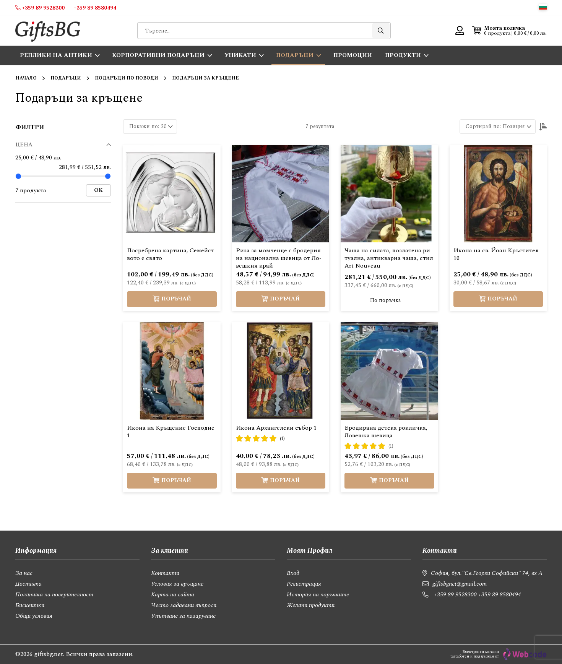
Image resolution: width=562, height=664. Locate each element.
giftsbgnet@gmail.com (459, 583)
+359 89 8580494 (499, 594)
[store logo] (47, 31)
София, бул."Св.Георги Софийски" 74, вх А (487, 573)
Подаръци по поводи (126, 78)
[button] (543, 7)
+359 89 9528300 (455, 594)
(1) (282, 438)
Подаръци (65, 78)
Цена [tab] (23, 145)
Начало (26, 78)
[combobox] (264, 30)
